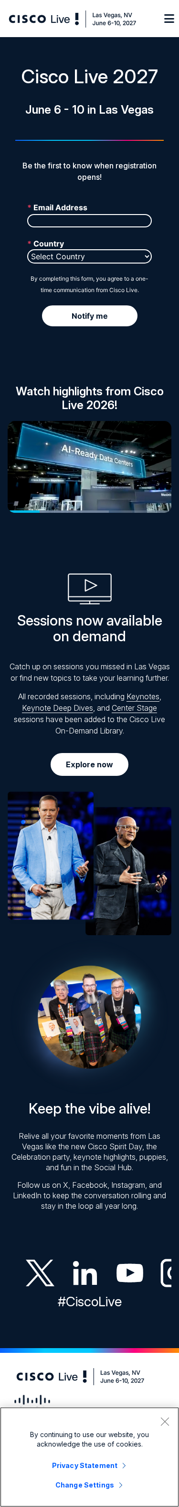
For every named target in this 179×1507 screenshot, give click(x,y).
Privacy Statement (84, 1465)
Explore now (89, 764)
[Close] (164, 1421)
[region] (89, 1457)
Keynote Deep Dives (57, 708)
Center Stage (134, 708)
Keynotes (142, 696)
